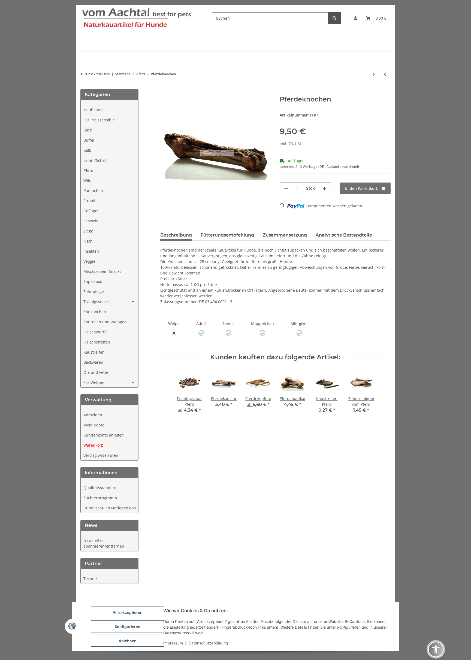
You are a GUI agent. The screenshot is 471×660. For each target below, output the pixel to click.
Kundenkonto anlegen (103, 435)
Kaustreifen (94, 352)
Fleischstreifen (96, 342)
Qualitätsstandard (100, 487)
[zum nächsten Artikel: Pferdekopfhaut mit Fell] (373, 74)
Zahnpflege (93, 291)
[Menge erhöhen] (325, 188)
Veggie (89, 261)
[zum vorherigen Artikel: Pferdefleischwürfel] (385, 74)
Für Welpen (93, 382)
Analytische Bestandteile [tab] (344, 235)
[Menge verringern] (286, 188)
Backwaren (93, 362)
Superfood (92, 281)
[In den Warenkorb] (164, 92)
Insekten (91, 251)
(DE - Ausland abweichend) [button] (338, 166)
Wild (87, 180)
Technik (90, 578)
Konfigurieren (127, 626)
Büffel (88, 140)
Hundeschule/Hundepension (109, 507)
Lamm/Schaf (94, 160)
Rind (87, 130)
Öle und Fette (95, 372)
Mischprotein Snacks (102, 271)
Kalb (87, 150)
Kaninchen (93, 190)
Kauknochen (94, 311)
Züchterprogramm (100, 497)
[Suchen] (334, 18)
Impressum (173, 643)
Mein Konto (93, 425)
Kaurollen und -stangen (105, 321)
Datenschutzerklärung (208, 643)
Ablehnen (128, 640)
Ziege (88, 231)
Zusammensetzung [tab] (285, 235)
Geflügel (90, 210)
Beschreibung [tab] (176, 235)
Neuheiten (93, 109)
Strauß (89, 200)
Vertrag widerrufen (100, 455)
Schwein (91, 220)
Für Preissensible (99, 120)
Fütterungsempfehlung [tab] (227, 235)
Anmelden (92, 414)
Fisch (88, 241)
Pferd (88, 170)
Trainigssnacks (96, 301)
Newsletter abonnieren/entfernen (103, 543)
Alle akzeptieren (128, 612)
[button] (355, 18)
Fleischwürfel (95, 332)
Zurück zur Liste (97, 73)
